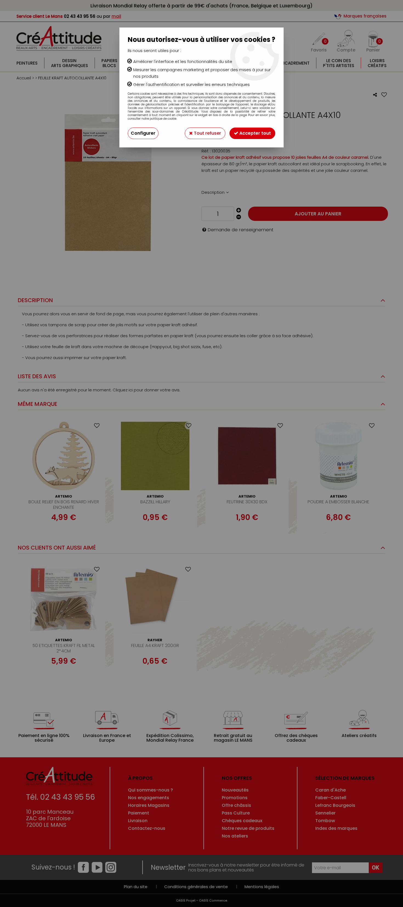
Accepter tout (254, 133)
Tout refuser (207, 133)
